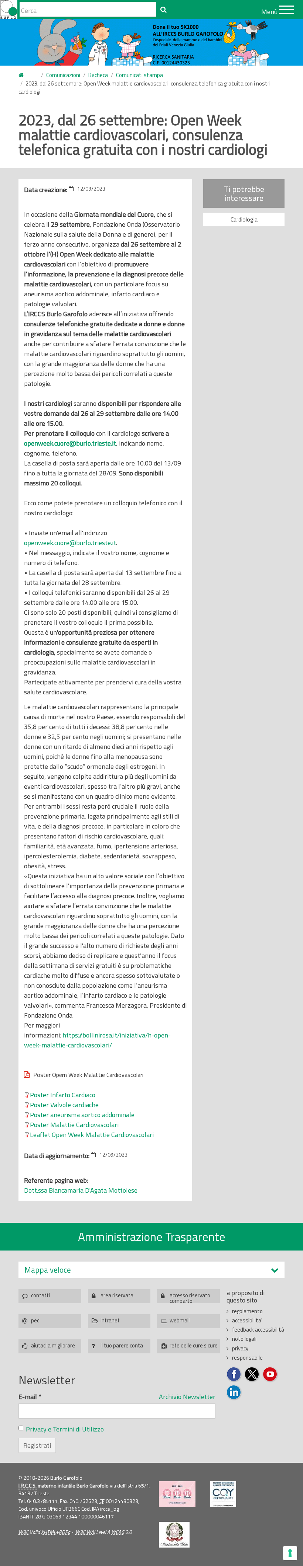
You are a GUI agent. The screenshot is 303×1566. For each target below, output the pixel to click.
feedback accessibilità (258, 1329)
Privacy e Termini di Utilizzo (65, 1429)
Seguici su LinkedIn (234, 1392)
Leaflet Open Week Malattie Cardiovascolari (92, 1135)
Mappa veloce (47, 1270)
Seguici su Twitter (252, 1374)
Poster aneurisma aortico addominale (82, 1115)
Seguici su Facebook (234, 1374)
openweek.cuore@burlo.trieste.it (70, 443)
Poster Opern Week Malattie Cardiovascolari (88, 1074)
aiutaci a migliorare (53, 1345)
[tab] (151, 1270)
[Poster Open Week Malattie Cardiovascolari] (154, 1135)
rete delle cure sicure (194, 1345)
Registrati (37, 1445)
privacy (240, 1348)
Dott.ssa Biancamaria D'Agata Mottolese (80, 1190)
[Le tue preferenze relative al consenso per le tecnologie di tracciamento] (290, 1553)
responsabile (247, 1357)
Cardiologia (244, 219)
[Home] (8, 9)
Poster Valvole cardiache (64, 1105)
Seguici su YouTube (270, 1374)
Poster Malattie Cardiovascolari (74, 1125)
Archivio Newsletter (187, 1397)
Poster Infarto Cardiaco (62, 1095)
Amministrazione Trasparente (151, 1236)
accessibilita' (247, 1320)
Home (25, 75)
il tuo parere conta (122, 1345)
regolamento (247, 1311)
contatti (40, 1295)
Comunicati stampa (139, 75)
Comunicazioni (63, 75)
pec (35, 1320)
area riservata (117, 1295)
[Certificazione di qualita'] (223, 1494)
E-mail (29, 1397)
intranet (110, 1320)
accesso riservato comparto (190, 1297)
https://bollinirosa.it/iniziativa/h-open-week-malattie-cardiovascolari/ (97, 1040)
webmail (180, 1320)
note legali (244, 1339)
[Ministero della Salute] (174, 1535)
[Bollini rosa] (177, 1494)
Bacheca (98, 75)
